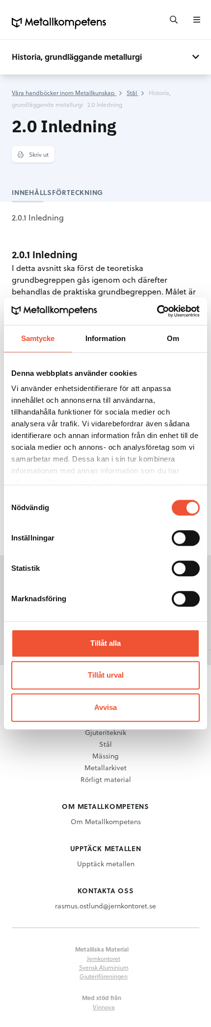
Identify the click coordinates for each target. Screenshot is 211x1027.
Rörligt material (105, 779)
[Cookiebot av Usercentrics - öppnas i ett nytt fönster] (157, 311)
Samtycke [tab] (38, 338)
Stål (105, 744)
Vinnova (104, 1007)
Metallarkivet (105, 767)
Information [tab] (105, 338)
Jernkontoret (103, 958)
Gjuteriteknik (105, 732)
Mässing (105, 756)
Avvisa (105, 707)
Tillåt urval (106, 675)
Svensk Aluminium (104, 967)
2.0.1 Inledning (38, 217)
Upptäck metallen (105, 863)
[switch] (186, 538)
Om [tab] (173, 338)
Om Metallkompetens (106, 821)
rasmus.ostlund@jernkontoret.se (105, 906)
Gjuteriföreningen (103, 976)
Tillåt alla (105, 643)
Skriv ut (38, 154)
